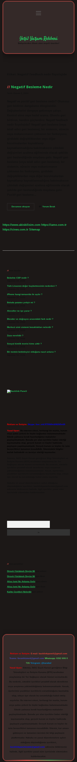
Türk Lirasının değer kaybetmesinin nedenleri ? (32, 286)
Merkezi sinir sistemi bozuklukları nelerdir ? (30, 327)
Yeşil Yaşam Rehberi (39, 38)
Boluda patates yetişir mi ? (21, 302)
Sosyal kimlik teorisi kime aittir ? (24, 343)
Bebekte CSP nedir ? (18, 278)
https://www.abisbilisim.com (21, 224)
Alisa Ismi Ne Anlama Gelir (21, 581)
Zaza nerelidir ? (15, 335)
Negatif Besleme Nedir (32, 86)
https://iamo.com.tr (54, 224)
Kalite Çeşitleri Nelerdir (19, 592)
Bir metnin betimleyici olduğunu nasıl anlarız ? (31, 352)
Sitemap (34, 229)
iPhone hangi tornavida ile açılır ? (24, 294)
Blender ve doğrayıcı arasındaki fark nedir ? (30, 319)
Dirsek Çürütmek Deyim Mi (21, 571)
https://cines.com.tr (15, 229)
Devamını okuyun (23, 207)
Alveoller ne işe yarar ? (19, 311)
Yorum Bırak (48, 206)
